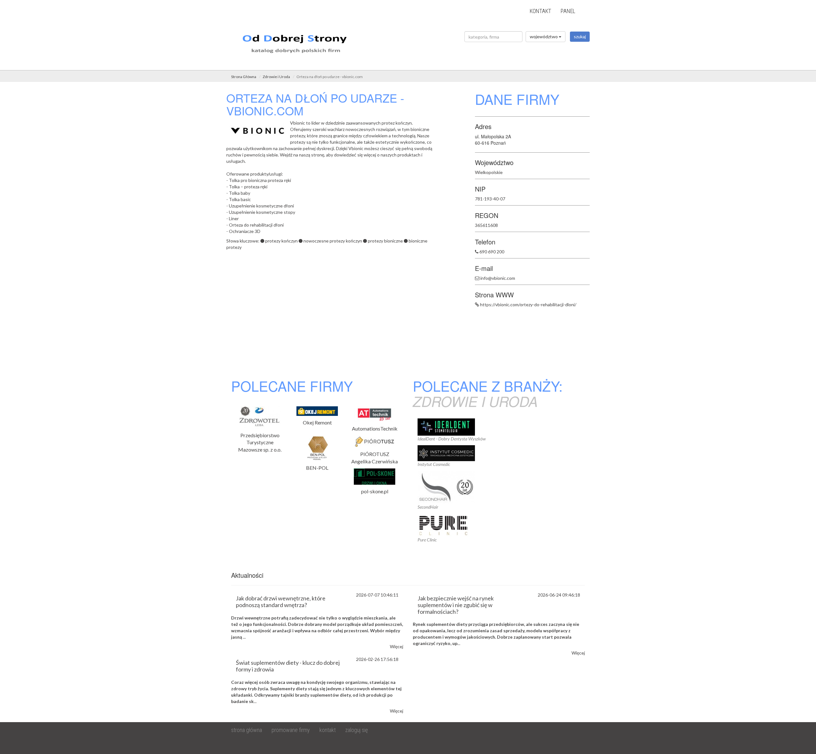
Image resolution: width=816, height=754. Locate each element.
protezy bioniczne (385, 240)
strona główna (246, 730)
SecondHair (428, 507)
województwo (544, 36)
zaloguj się (356, 730)
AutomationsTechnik (374, 428)
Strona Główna (243, 76)
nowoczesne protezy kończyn (332, 240)
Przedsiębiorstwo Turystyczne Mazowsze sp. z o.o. (259, 442)
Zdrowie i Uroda (276, 76)
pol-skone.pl (374, 491)
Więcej (396, 646)
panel (568, 11)
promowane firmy (291, 730)
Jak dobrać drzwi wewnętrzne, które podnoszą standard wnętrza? (280, 601)
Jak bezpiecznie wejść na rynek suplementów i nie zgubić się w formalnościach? (456, 605)
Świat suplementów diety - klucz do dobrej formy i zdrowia (288, 666)
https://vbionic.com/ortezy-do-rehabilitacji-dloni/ (528, 304)
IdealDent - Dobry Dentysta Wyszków (452, 438)
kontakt (540, 11)
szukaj (580, 36)
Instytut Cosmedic (434, 464)
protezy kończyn (281, 240)
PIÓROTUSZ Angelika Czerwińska (374, 457)
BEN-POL (317, 468)
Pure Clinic (427, 539)
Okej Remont (317, 422)
